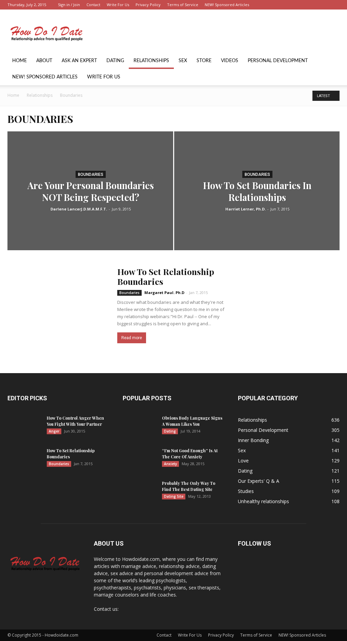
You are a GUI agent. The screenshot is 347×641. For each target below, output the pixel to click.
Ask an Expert (79, 60)
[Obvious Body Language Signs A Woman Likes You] (140, 427)
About (44, 60)
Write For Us (118, 4)
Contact (93, 4)
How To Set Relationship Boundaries (165, 276)
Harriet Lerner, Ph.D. (245, 209)
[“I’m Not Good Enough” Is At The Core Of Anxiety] (140, 459)
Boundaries (90, 174)
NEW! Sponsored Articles (227, 4)
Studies (246, 491)
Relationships (151, 60)
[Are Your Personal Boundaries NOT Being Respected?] (90, 203)
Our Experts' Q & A (258, 481)
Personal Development (278, 60)
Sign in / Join (69, 4)
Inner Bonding (253, 440)
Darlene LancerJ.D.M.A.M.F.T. (78, 209)
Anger (54, 431)
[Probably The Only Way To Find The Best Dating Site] (140, 492)
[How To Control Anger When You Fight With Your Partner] (24, 427)
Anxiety (170, 463)
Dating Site (173, 496)
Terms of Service (182, 4)
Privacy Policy (148, 4)
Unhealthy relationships (263, 501)
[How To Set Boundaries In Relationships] (257, 203)
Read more (131, 337)
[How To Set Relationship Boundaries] (58, 304)
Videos (229, 60)
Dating (115, 60)
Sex (183, 60)
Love (243, 460)
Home (19, 60)
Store (204, 60)
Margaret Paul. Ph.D (164, 292)
